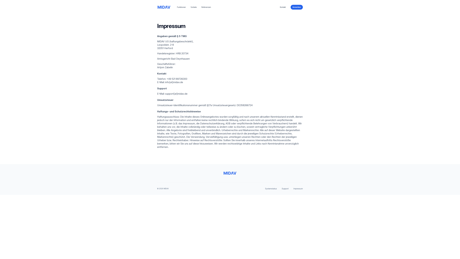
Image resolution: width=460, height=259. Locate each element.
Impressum (298, 188)
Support (285, 188)
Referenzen (206, 7)
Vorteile (194, 7)
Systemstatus (271, 188)
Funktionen (181, 7)
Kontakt (283, 7)
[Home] (163, 7)
